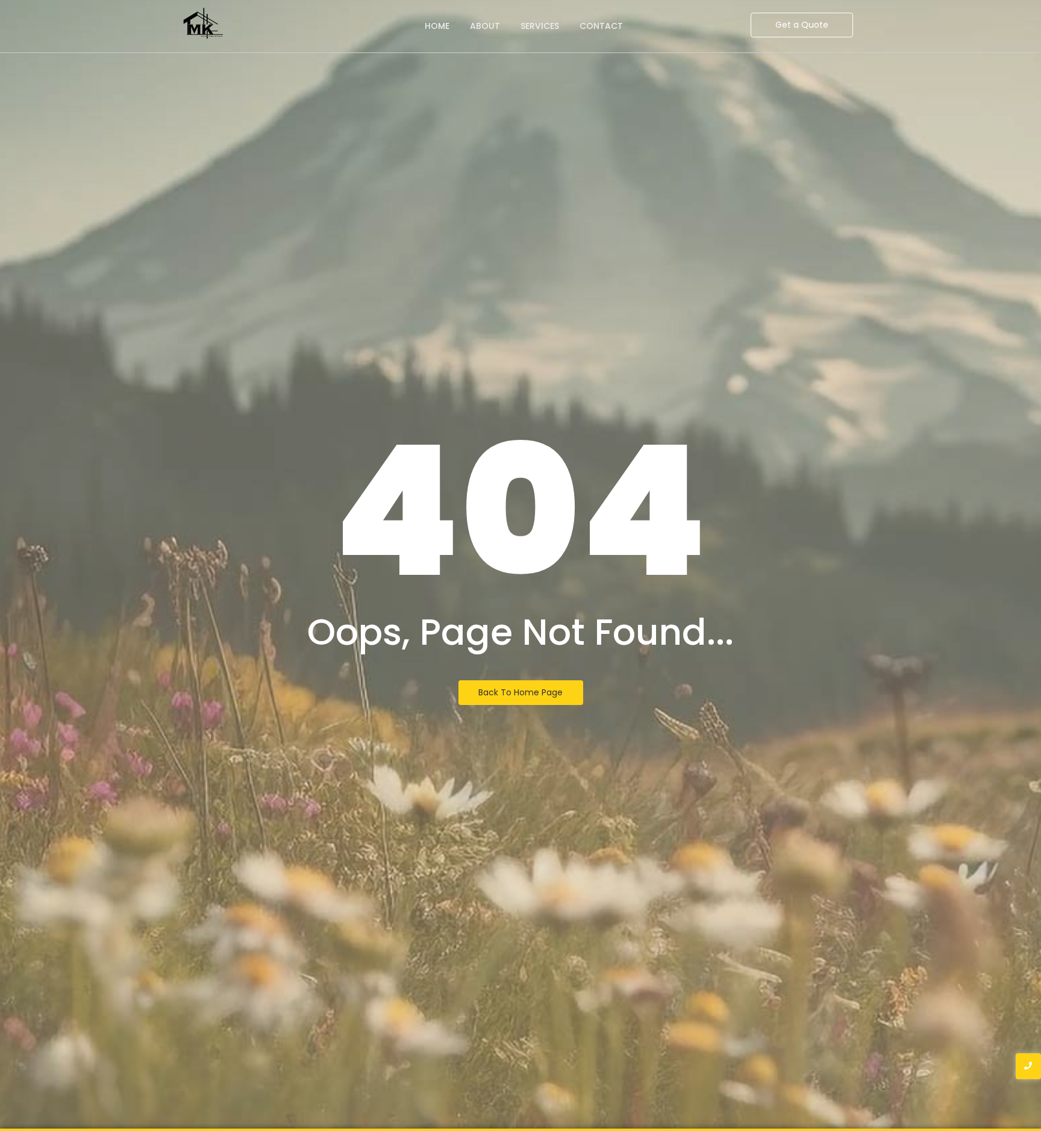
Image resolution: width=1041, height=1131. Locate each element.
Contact (601, 26)
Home (437, 26)
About (485, 26)
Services (539, 26)
